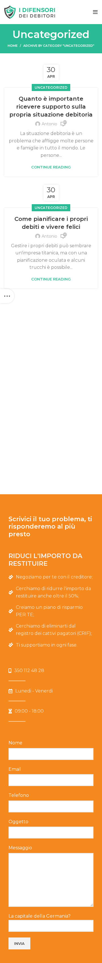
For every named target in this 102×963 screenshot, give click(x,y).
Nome (15, 743)
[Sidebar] (7, 296)
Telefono (18, 795)
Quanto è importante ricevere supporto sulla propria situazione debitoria (51, 106)
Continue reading (51, 167)
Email (14, 769)
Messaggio (20, 847)
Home (13, 46)
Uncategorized (51, 87)
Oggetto (18, 821)
